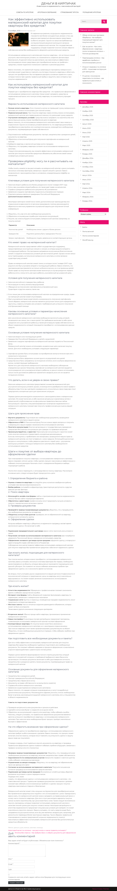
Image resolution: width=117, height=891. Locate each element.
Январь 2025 (87, 154)
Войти (84, 227)
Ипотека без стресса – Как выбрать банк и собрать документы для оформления (45, 833)
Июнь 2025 (86, 132)
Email (10, 864)
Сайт (10, 869)
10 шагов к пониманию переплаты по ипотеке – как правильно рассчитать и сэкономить (93, 79)
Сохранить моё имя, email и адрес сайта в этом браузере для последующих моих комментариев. (39, 878)
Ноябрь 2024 (87, 162)
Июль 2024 (86, 180)
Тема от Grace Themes (100, 889)
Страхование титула (70, 12)
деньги (17, 827)
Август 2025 (86, 124)
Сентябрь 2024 (88, 171)
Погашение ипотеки (92, 12)
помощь (40, 827)
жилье (26, 827)
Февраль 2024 (87, 197)
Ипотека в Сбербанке (47, 12)
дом (21, 827)
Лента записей (88, 231)
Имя (10, 859)
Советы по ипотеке (25, 12)
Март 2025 (86, 145)
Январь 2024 (87, 201)
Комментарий (14, 843)
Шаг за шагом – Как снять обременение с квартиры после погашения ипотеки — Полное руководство (93, 50)
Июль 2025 (86, 128)
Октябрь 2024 (87, 167)
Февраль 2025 (87, 150)
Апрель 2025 (87, 141)
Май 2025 (86, 137)
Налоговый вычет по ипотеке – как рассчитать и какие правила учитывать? (37, 830)
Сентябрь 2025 (88, 120)
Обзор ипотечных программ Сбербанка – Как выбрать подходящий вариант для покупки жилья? (93, 38)
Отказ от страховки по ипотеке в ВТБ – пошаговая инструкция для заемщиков (94, 69)
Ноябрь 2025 (87, 111)
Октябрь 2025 (87, 115)
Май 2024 (86, 184)
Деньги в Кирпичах (58, 3)
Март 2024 (86, 192)
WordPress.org (87, 240)
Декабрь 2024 (87, 158)
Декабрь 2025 (87, 107)
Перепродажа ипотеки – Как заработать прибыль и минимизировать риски (93, 60)
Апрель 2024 (87, 188)
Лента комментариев (90, 236)
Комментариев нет (28, 31)
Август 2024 (86, 175)
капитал (33, 827)
